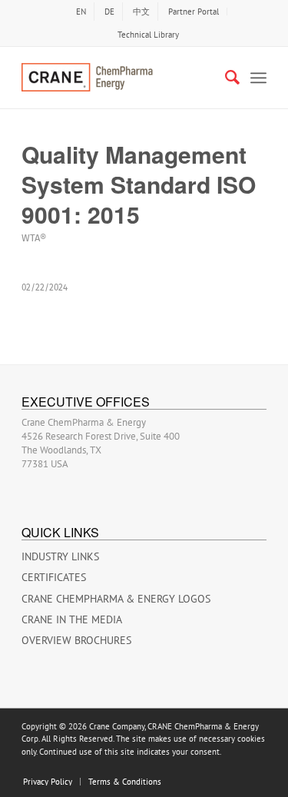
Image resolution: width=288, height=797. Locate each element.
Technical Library (148, 34)
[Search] (225, 77)
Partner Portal (193, 11)
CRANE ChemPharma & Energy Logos (116, 599)
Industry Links (60, 556)
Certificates (54, 577)
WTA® (34, 238)
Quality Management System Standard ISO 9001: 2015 (139, 184)
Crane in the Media (72, 619)
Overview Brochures (76, 640)
